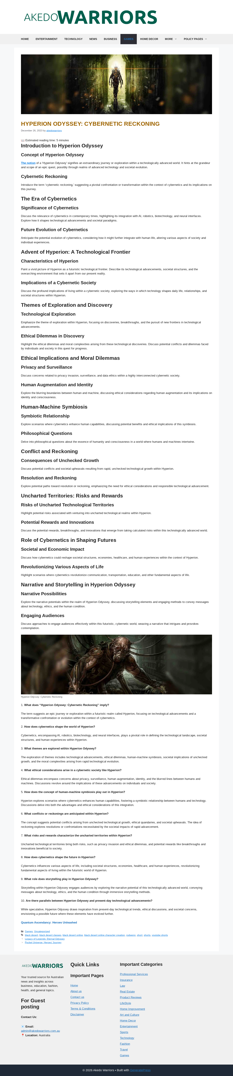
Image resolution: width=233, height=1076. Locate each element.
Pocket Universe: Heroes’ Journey (43, 942)
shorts (147, 935)
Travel (124, 1049)
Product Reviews (131, 997)
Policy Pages (193, 39)
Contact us (77, 997)
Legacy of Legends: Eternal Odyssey (45, 938)
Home (25, 39)
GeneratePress (140, 1070)
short (139, 935)
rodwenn (131, 935)
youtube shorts (160, 935)
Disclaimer (77, 1014)
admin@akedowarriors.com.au (40, 1030)
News (93, 39)
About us (76, 991)
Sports (124, 1032)
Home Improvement (132, 1009)
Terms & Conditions (82, 1008)
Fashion (125, 1043)
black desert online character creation (104, 935)
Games (128, 39)
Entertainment (46, 39)
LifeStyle (125, 1003)
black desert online (73, 935)
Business (110, 39)
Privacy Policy (79, 1003)
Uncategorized (42, 931)
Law (122, 985)
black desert (31, 935)
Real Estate (127, 991)
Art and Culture (129, 1014)
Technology (73, 39)
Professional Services (134, 974)
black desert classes (50, 935)
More (169, 39)
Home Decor (149, 39)
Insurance (126, 980)
